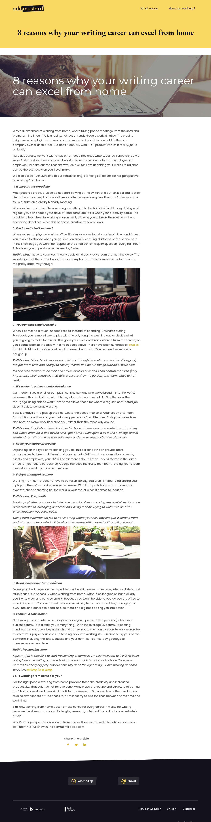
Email (116, 400)
